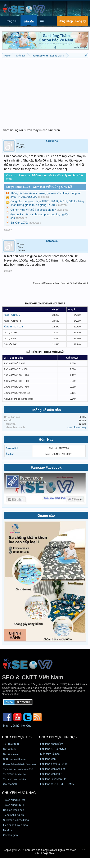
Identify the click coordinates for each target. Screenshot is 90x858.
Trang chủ (11, 21)
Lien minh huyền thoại (15, 825)
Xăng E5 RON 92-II (13, 326)
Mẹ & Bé (8, 830)
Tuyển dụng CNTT (13, 805)
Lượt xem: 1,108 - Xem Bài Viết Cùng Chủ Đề (39, 187)
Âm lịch (10, 454)
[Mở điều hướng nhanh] (85, 55)
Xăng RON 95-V (12, 315)
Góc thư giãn (10, 835)
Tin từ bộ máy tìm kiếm (14, 779)
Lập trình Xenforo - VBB (53, 764)
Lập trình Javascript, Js (53, 779)
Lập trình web (48, 759)
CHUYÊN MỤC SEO (17, 737)
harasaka (52, 240)
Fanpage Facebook (46, 467)
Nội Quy (26, 725)
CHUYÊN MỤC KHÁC (19, 793)
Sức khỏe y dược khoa (16, 820)
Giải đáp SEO (10, 784)
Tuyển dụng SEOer (14, 800)
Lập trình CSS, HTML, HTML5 (57, 784)
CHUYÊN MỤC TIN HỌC (58, 737)
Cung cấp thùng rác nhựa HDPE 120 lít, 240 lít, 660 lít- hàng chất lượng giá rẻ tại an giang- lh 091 (47, 203)
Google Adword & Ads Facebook (19, 764)
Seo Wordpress (11, 754)
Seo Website (9, 749)
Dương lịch (12, 448)
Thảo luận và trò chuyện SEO (18, 769)
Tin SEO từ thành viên (14, 774)
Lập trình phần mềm (51, 744)
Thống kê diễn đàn (46, 410)
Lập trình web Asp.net (52, 769)
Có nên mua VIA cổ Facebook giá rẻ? (33, 209)
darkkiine (52, 140)
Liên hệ (14, 725)
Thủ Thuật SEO (11, 744)
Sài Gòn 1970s (19, 222)
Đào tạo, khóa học (13, 810)
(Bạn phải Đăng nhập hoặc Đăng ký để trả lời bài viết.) (60, 283)
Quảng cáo (46, 515)
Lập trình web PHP (51, 774)
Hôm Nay (46, 439)
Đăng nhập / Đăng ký (72, 21)
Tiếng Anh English (13, 815)
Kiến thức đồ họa (50, 754)
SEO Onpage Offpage (14, 759)
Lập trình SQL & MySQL (53, 749)
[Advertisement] (45, 91)
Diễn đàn (29, 21)
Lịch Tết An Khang (76, 427)
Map (5, 725)
